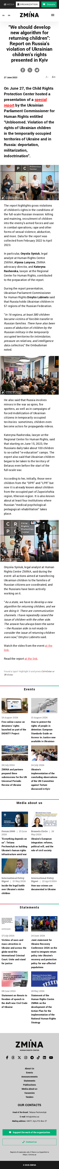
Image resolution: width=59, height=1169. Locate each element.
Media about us (29, 803)
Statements (29, 907)
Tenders (30, 1096)
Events (29, 689)
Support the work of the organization (31, 1132)
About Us (29, 1068)
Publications (29, 1084)
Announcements (29, 1076)
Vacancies (29, 1092)
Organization (28, 4)
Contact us (31, 1141)
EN (9, 15)
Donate (50, 4)
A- (47, 77)
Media (10, 4)
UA (3, 15)
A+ (54, 77)
